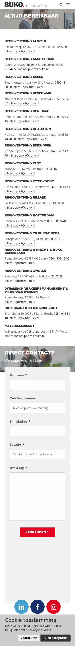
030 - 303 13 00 (59, 258)
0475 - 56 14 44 (60, 187)
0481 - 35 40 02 (47, 169)
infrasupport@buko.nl (20, 51)
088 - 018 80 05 (54, 239)
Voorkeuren (29, 638)
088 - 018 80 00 (53, 203)
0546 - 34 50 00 (58, 47)
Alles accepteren (56, 638)
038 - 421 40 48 (52, 276)
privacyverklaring (40, 630)
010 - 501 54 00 (57, 221)
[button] (68, 5)
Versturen (35, 532)
